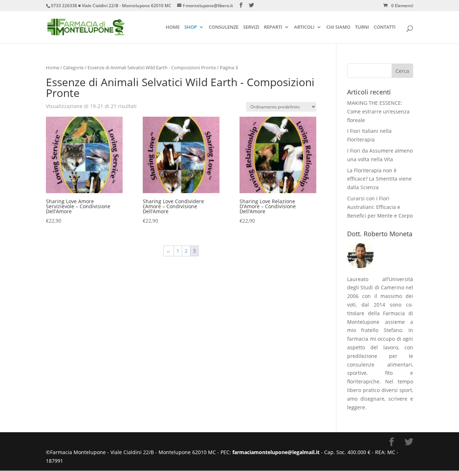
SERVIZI (251, 27)
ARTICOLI (304, 27)
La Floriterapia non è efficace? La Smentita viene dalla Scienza (379, 179)
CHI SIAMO (338, 27)
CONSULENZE (223, 27)
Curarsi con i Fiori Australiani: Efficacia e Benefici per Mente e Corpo (380, 207)
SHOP (190, 27)
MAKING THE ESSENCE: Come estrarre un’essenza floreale (378, 111)
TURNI (362, 27)
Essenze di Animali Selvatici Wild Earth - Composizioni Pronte (151, 67)
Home (52, 67)
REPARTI (273, 27)
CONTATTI (385, 27)
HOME (173, 27)
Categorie (73, 67)
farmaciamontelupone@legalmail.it (276, 452)
